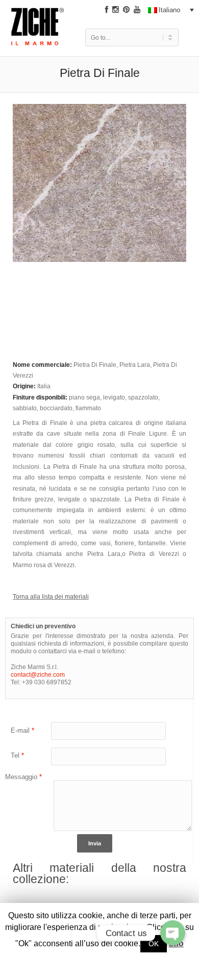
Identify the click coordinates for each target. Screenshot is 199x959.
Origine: (25, 386)
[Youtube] (137, 10)
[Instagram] (115, 10)
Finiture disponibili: (41, 397)
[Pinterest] (126, 10)
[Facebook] (106, 10)
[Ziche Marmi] (38, 34)
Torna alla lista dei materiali (51, 596)
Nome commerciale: (43, 364)
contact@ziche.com (38, 674)
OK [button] (153, 944)
